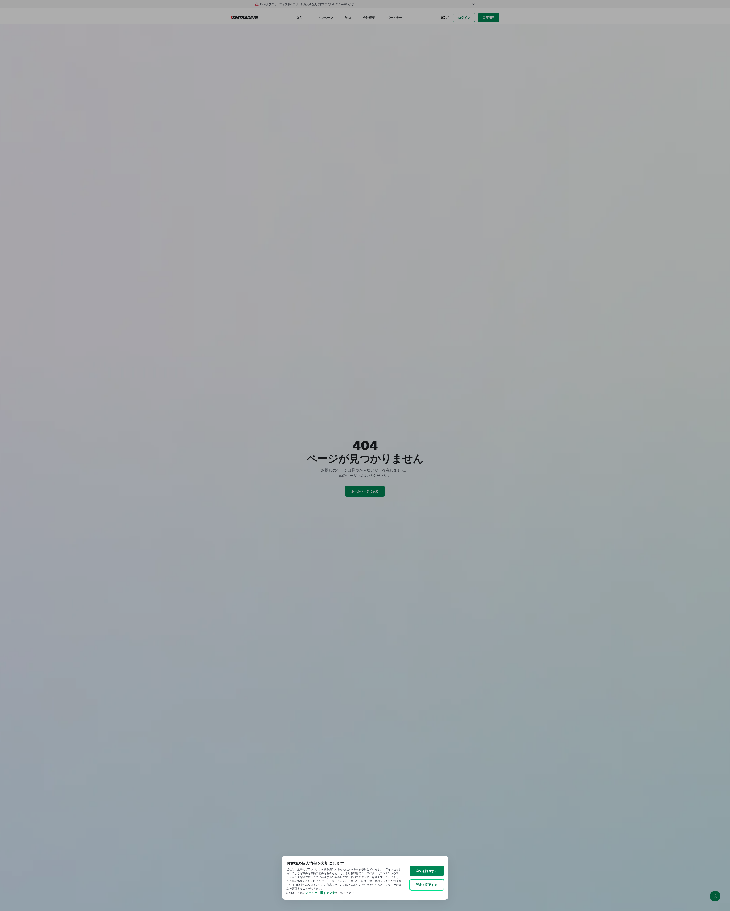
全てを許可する (426, 871)
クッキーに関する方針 (320, 893)
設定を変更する (426, 885)
